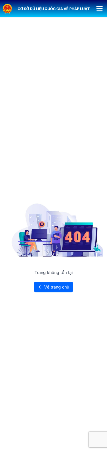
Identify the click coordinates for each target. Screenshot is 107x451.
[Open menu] (99, 9)
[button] (54, 8)
